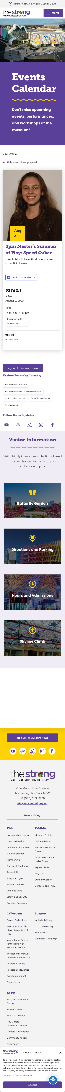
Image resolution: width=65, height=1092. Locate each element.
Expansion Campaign (46, 938)
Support (40, 913)
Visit (10, 828)
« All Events (10, 154)
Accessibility (13, 872)
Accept (32, 1084)
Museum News (14, 1009)
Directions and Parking (18, 847)
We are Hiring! (32, 815)
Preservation (13, 982)
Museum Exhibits (43, 835)
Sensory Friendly (12, 405)
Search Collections (16, 920)
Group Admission (15, 841)
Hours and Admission (18, 835)
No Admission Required (15, 398)
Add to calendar (21, 277)
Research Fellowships (18, 969)
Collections (14, 913)
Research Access (16, 963)
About (11, 992)
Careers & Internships (18, 1031)
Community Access (17, 1037)
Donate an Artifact (16, 976)
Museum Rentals (15, 884)
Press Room (13, 1044)
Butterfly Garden (43, 879)
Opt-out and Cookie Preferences (17, 1075)
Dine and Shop (14, 890)
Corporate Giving (44, 926)
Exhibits (40, 828)
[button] (60, 1052)
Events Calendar (15, 853)
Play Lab (13, 339)
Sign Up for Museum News (23, 368)
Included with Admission (15, 321)
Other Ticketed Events (40, 398)
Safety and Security (17, 896)
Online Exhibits (42, 841)
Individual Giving (43, 920)
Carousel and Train (45, 885)
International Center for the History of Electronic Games (17, 944)
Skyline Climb (42, 867)
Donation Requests (17, 903)
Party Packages (15, 878)
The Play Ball (41, 932)
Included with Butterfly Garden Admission (23, 391)
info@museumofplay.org (32, 803)
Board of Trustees (16, 1015)
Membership (13, 859)
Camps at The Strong (18, 866)
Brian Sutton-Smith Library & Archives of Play (17, 930)
